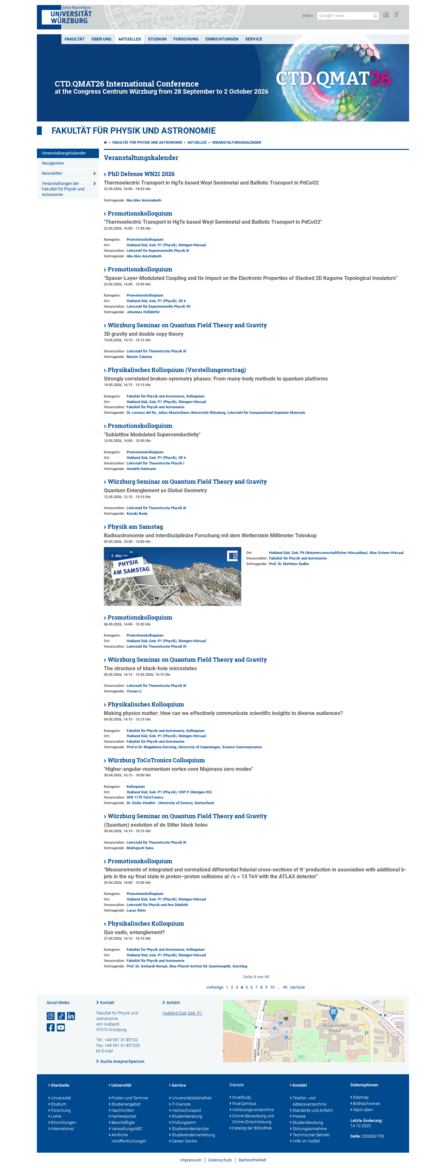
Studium (157, 39)
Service (253, 39)
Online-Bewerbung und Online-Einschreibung (253, 1119)
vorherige (214, 987)
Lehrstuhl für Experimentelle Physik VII (158, 306)
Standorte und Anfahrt (313, 1110)
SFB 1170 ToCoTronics (145, 797)
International (62, 1128)
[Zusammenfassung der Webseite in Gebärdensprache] (395, 14)
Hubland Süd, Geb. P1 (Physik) (152, 245)
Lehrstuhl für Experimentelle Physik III (158, 251)
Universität (61, 1097)
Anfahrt (173, 1002)
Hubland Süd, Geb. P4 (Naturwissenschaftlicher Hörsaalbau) (318, 553)
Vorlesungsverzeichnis (253, 1109)
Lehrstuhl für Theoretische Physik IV (156, 646)
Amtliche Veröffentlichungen (128, 1138)
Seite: (355, 1136)
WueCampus (244, 1103)
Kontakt (107, 1002)
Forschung (186, 39)
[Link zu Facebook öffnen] (51, 1027)
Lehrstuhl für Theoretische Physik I (155, 463)
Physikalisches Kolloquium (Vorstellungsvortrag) (177, 370)
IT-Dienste (181, 1104)
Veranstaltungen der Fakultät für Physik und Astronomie (63, 189)
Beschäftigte (123, 1122)
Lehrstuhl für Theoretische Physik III (156, 351)
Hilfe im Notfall (306, 1141)
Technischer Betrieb (311, 1134)
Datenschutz (220, 1160)
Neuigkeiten (53, 163)
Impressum (190, 1160)
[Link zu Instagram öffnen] (51, 1016)
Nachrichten (122, 1110)
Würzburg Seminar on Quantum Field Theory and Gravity (187, 325)
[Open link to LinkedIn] (71, 1016)
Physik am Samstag (135, 526)
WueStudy (241, 1097)
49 (285, 987)
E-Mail (107, 1050)
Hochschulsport (186, 1110)
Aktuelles (129, 39)
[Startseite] (105, 142)
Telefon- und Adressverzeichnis (310, 1101)
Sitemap (361, 1097)
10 (272, 987)
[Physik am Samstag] (172, 604)
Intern (307, 15)
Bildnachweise (366, 1103)
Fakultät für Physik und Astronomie (134, 131)
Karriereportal (123, 1116)
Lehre (56, 1116)
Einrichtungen (221, 39)
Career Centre (184, 1141)
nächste (297, 987)
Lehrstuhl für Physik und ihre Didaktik (157, 905)
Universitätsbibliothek (192, 1097)
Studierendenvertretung (193, 1134)
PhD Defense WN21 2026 (141, 174)
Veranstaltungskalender (64, 153)
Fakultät (75, 39)
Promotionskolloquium (140, 213)
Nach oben (363, 1109)
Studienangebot (125, 1104)
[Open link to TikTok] (61, 1016)
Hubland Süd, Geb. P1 (182, 1013)
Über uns (101, 39)
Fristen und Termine (129, 1097)
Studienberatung (187, 1116)
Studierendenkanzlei (190, 1128)
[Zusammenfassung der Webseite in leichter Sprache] (386, 14)
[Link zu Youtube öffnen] (61, 1027)
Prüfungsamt (184, 1122)
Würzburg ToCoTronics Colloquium (156, 760)
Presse (299, 1116)
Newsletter (52, 173)
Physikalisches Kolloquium (146, 704)
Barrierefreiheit (252, 1160)
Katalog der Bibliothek (252, 1128)
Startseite (60, 1085)
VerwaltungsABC (126, 1128)
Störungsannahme (310, 1128)
